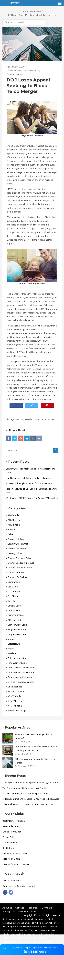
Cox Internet (14, 591)
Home (23, 11)
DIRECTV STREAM (16, 615)
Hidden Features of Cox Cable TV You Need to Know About (31, 490)
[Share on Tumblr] (33, 438)
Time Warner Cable (17, 662)
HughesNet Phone (17, 634)
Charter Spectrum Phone (20, 567)
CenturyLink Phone (17, 548)
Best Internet (8, 847)
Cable (10, 534)
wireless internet (16, 691)
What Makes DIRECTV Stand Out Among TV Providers (32, 497)
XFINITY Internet (15, 700)
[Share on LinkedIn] (27, 438)
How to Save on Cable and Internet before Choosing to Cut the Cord (36, 748)
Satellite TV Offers (11, 858)
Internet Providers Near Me (16, 864)
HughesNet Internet (17, 629)
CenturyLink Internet (18, 543)
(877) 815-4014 (35, 951)
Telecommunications (18, 658)
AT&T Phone (14, 524)
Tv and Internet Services (20, 677)
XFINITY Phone (15, 705)
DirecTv (11, 600)
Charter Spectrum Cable (20, 558)
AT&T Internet (14, 519)
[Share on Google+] (20, 438)
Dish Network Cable (17, 624)
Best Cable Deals (23, 419)
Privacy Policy (20, 911)
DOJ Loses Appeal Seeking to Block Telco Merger (35, 760)
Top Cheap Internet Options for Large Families (28, 477)
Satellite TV (13, 653)
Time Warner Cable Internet (21, 667)
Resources (32, 907)
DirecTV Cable (14, 605)
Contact (19, 907)
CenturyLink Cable (17, 539)
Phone (11, 648)
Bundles (12, 529)
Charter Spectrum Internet (21, 562)
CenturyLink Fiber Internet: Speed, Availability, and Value (30, 470)
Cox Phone (13, 596)
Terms (34, 911)
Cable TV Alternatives (43, 419)
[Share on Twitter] (14, 438)
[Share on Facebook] (8, 438)
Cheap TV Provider (11, 831)
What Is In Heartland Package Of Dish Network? (33, 736)
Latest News (35, 11)
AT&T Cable (13, 515)
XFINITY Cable (14, 696)
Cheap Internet (9, 842)
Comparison (14, 581)
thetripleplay (33, 70)
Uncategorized (15, 686)
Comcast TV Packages (18, 577)
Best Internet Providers (13, 820)
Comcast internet (16, 572)
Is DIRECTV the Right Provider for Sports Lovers (29, 483)
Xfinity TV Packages (17, 710)
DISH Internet (14, 619)
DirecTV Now (14, 610)
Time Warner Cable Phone (21, 672)
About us (7, 907)
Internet (12, 639)
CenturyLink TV (15, 553)
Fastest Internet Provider (14, 853)
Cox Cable (13, 586)
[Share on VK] (39, 438)
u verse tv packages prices (21, 681)
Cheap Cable (8, 837)
